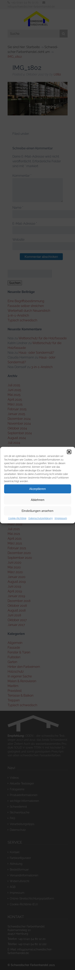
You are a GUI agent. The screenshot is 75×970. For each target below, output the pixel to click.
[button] (69, 452)
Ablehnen (37, 500)
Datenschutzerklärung (40, 518)
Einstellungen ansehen (37, 511)
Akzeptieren (37, 489)
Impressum (61, 518)
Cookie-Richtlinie (17, 518)
